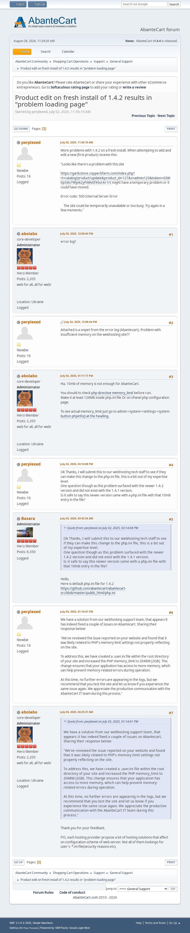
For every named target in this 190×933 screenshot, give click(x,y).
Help (139, 923)
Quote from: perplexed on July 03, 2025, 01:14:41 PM (102, 721)
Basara (28, 518)
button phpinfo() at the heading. (85, 416)
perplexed (31, 142)
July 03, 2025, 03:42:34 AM (76, 518)
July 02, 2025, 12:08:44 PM (80, 322)
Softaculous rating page (70, 87)
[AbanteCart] (19, 296)
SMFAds (14, 928)
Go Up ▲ (175, 923)
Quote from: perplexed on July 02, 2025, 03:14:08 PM (102, 528)
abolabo (29, 233)
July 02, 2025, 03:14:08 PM (76, 464)
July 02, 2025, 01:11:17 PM (76, 376)
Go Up (18, 862)
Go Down (21, 129)
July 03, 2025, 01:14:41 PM (76, 611)
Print (171, 129)
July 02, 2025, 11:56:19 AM (76, 142)
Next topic (166, 115)
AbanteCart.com (85, 897)
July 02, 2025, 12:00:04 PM (76, 233)
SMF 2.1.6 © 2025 (20, 922)
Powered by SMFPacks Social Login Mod (65, 927)
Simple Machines (43, 922)
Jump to (111, 888)
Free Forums (31, 928)
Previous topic (143, 115)
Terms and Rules (155, 923)
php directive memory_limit (112, 393)
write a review (134, 87)
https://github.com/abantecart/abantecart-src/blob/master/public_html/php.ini (93, 590)
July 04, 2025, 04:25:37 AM (76, 712)
